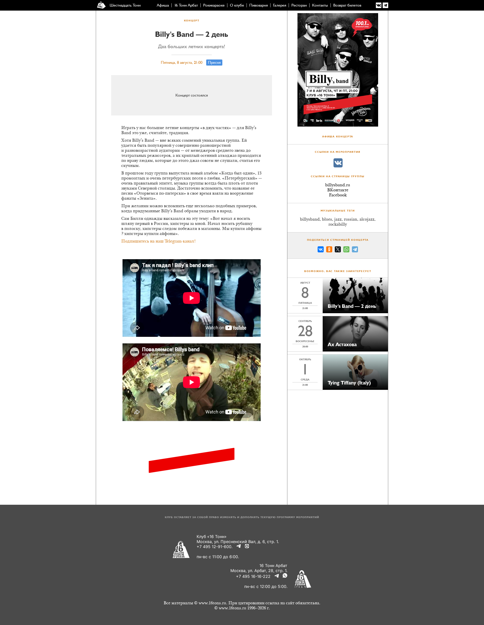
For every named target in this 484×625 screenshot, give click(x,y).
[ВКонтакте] (320, 250)
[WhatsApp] (346, 250)
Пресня (214, 62)
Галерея (279, 5)
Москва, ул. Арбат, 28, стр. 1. (258, 570)
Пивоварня (258, 5)
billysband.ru (337, 185)
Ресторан (299, 5)
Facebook (338, 195)
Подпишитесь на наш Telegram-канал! (158, 242)
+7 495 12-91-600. (214, 546)
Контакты (320, 5)
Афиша (163, 5)
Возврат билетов (347, 5)
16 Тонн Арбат (186, 5)
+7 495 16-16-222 (253, 576)
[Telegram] (355, 250)
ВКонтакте (337, 190)
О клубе (237, 5)
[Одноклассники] (329, 250)
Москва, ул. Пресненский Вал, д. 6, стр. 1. (238, 541)
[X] (338, 250)
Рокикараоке (214, 5)
